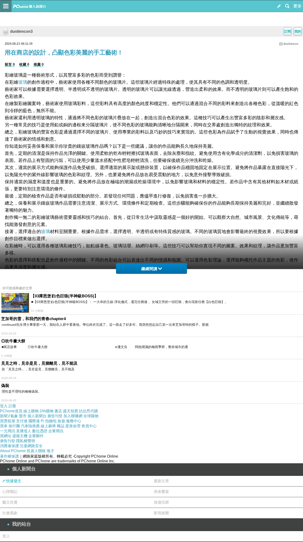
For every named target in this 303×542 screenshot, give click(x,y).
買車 (4, 426)
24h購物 (46, 411)
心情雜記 (10, 492)
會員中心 (89, 426)
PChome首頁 (11, 411)
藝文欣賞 (10, 502)
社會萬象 (10, 513)
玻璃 (22, 82)
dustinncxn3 (21, 31)
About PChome (13, 451)
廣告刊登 (54, 416)
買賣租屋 (7, 421)
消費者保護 (9, 446)
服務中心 (73, 421)
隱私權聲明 (25, 441)
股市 (23, 416)
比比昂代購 (88, 411)
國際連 (34, 421)
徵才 (50, 451)
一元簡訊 (7, 431)
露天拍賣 (70, 411)
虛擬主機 (19, 436)
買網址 (5, 436)
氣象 (14, 416)
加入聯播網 (72, 416)
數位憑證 (39, 431)
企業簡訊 (55, 431)
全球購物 (90, 416)
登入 (4, 406)
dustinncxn (290, 44)
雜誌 (60, 426)
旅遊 (61, 421)
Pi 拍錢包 (49, 421)
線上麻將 (48, 426)
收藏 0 (24, 64)
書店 (58, 411)
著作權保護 (9, 456)
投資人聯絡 (36, 451)
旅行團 (14, 426)
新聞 (4, 416)
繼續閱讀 (149, 269)
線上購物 (31, 411)
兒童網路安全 (31, 446)
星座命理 (72, 426)
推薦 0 (39, 64)
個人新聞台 (36, 416)
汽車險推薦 (30, 426)
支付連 (21, 421)
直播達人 (23, 431)
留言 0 (10, 64)
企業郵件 (36, 436)
